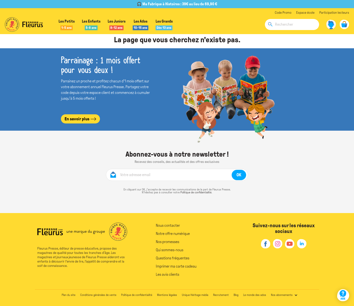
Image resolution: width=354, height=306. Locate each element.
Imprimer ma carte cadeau (176, 266)
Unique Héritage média (195, 295)
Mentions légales (167, 295)
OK (238, 174)
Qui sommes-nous (169, 250)
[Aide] (343, 295)
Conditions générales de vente (98, 295)
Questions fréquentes (172, 258)
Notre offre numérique (173, 234)
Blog (236, 295)
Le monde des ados (254, 295)
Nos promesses (167, 242)
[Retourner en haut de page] (343, 281)
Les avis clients (167, 274)
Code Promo (283, 12)
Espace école (305, 12)
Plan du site (68, 295)
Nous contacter (168, 225)
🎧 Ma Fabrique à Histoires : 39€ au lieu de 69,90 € (177, 4)
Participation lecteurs (334, 12)
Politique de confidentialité (195, 192)
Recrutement (221, 295)
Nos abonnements (282, 295)
